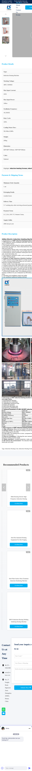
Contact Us (18, 11)
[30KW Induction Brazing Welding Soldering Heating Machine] (18, 604)
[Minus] (29, 728)
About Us (18, 6)
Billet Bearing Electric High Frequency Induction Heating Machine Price (18, 499)
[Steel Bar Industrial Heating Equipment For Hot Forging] (18, 522)
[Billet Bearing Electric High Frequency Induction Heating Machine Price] (18, 481)
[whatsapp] (6, 710)
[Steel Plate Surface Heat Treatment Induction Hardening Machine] (18, 563)
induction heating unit (11, 448)
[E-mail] (6, 714)
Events (18, 15)
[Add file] (2, 768)
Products (19, 3)
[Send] (29, 768)
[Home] (9, 7)
